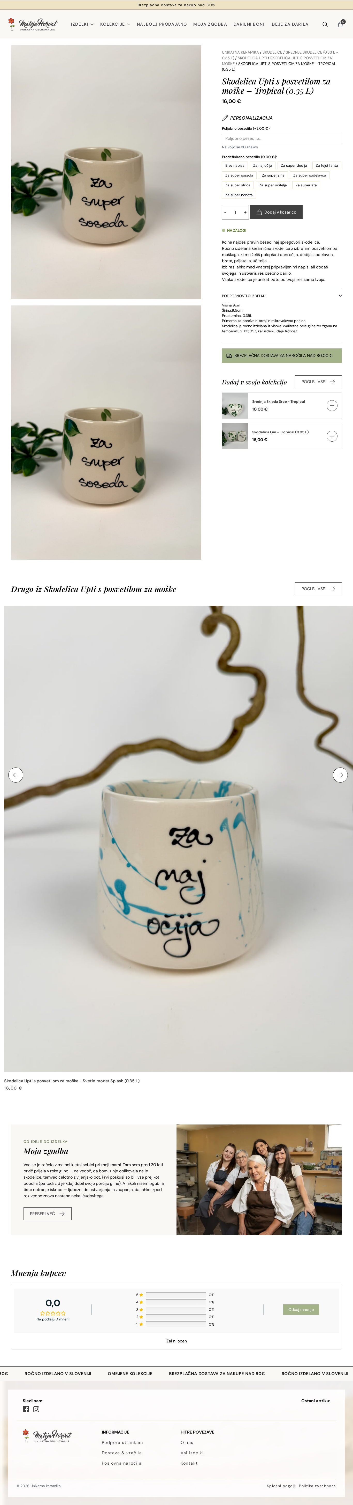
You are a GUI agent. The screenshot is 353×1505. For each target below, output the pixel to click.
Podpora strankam (122, 1442)
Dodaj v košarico (280, 212)
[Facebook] (26, 1409)
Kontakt (189, 1463)
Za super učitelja (273, 185)
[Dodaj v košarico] (332, 405)
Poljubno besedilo (246, 128)
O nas (187, 1442)
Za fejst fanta (327, 165)
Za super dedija (294, 165)
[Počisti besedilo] (338, 138)
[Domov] (33, 24)
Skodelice (272, 52)
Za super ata (306, 185)
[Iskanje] (325, 24)
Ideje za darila (290, 24)
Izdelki (79, 24)
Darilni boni (249, 24)
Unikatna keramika (240, 52)
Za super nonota (239, 195)
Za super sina (273, 175)
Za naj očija (262, 165)
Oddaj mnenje (301, 1309)
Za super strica (237, 185)
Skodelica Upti (252, 58)
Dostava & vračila (122, 1453)
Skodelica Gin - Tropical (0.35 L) (280, 432)
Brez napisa (234, 165)
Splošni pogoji (281, 1486)
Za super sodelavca (309, 175)
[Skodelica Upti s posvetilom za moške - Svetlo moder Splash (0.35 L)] (178, 839)
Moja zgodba (210, 24)
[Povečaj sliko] (106, 172)
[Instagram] (36, 1409)
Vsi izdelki (192, 1453)
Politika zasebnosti (317, 1486)
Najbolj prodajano (162, 24)
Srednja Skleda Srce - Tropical (278, 401)
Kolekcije (112, 24)
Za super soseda (239, 175)
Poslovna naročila (122, 1463)
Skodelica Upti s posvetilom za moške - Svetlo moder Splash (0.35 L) (72, 1081)
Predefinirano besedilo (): (249, 157)
